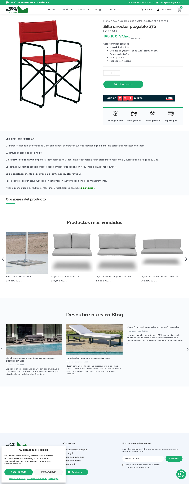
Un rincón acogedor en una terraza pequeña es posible (153, 327)
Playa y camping (113, 21)
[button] (4, 259)
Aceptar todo (18, 472)
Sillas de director (157, 21)
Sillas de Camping (134, 21)
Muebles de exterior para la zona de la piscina (88, 358)
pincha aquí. (88, 187)
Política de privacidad (37, 478)
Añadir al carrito (123, 84)
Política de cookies (17, 478)
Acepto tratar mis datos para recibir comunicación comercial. (143, 466)
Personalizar (48, 472)
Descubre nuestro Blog (94, 315)
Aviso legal (53, 478)
